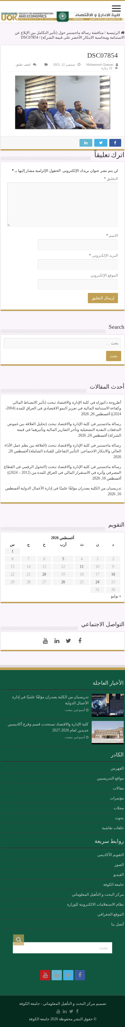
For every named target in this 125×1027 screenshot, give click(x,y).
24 (97, 582)
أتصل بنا (117, 924)
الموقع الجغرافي (110, 914)
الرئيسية (113, 32)
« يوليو (116, 596)
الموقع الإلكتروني (104, 275)
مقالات (118, 788)
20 (44, 574)
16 (113, 574)
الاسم (112, 235)
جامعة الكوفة (113, 884)
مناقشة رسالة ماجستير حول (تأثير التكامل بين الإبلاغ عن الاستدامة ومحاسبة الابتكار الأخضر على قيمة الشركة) (69, 35)
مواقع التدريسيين (110, 778)
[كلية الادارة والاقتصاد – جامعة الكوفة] (62, 17)
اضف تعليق (23, 64)
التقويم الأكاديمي (110, 855)
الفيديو (118, 874)
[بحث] (18, 939)
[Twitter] (68, 641)
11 (82, 566)
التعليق (111, 178)
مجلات (118, 808)
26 (63, 582)
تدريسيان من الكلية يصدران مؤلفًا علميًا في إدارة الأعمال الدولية (71, 488)
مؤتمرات (117, 798)
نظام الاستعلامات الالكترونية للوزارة (95, 904)
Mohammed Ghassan (99, 64)
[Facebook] (80, 641)
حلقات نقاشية (113, 828)
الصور (119, 864)
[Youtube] (45, 641)
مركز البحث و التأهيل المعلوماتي (98, 894)
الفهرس (117, 768)
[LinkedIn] (57, 641)
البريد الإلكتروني (103, 255)
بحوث (119, 818)
